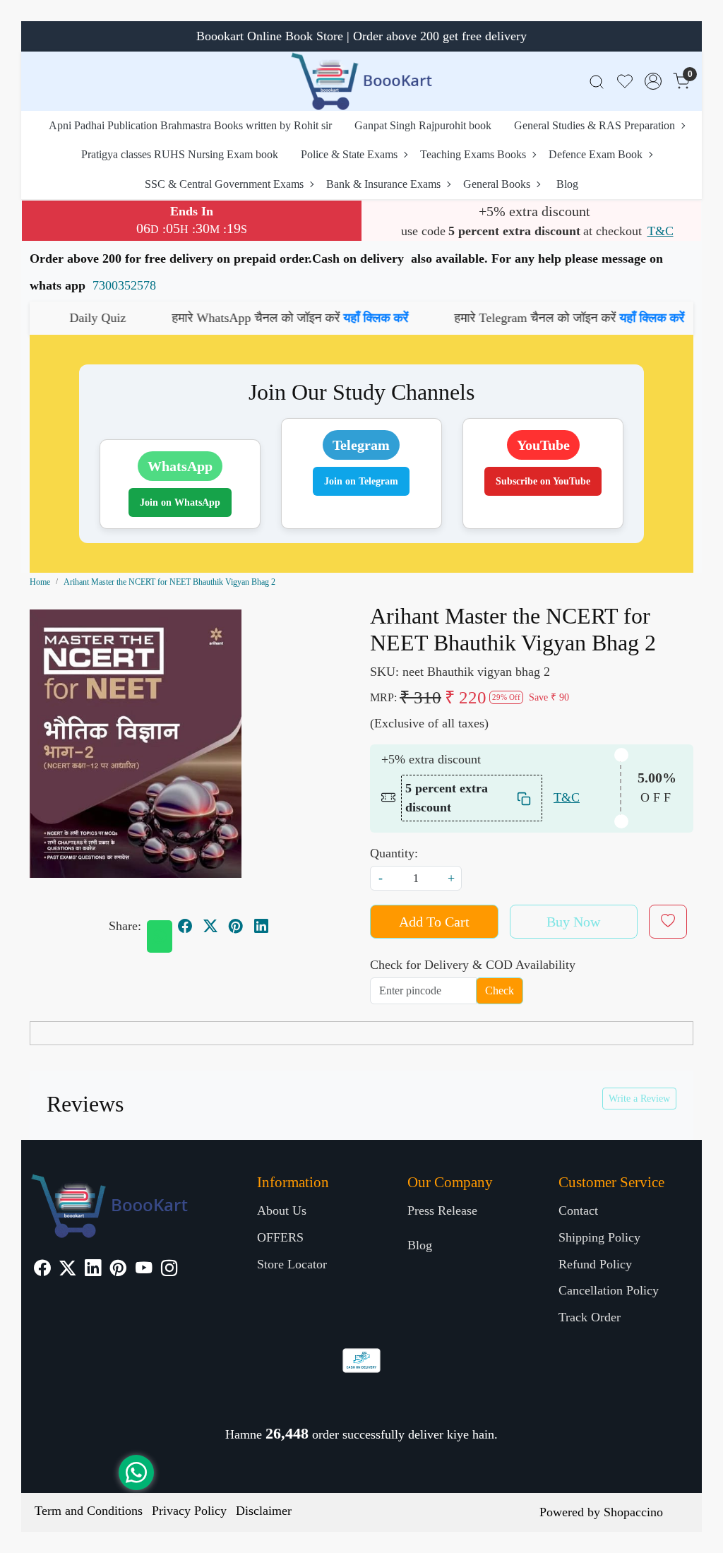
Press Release (442, 1210)
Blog (567, 184)
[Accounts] (653, 81)
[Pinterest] (118, 1270)
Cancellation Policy (608, 1290)
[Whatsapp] (159, 936)
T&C (660, 231)
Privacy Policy (189, 1511)
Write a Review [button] (639, 1098)
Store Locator (292, 1264)
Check (499, 990)
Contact (578, 1210)
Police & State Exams (349, 154)
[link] (596, 81)
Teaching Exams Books (473, 154)
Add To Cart (434, 921)
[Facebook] (42, 1270)
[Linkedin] (93, 1270)
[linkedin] (261, 926)
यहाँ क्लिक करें (319, 318)
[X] (67, 1270)
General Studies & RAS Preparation (594, 125)
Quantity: (394, 853)
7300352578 (124, 285)
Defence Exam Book (596, 154)
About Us (281, 1210)
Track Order (589, 1317)
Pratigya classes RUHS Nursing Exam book (179, 154)
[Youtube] (144, 1270)
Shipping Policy (599, 1237)
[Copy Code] (524, 797)
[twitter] (210, 926)
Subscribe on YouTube (543, 481)
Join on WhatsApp (180, 502)
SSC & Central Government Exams (224, 184)
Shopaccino (633, 1512)
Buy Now (573, 921)
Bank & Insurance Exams (383, 184)
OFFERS (280, 1237)
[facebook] (185, 926)
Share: (125, 926)
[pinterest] (236, 926)
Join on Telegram (361, 481)
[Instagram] (169, 1270)
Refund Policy (595, 1264)
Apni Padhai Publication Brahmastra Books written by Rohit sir (190, 125)
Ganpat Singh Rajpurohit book (422, 125)
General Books (496, 184)
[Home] (361, 81)
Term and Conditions (89, 1511)
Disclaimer (264, 1511)
